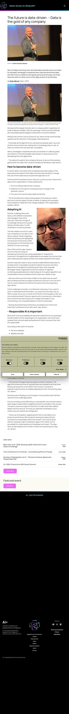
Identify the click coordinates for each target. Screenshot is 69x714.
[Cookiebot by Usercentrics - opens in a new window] (59, 338)
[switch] (26, 363)
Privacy (57, 632)
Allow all (56, 374)
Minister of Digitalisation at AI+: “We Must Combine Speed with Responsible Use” (27, 458)
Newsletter (57, 634)
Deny (12, 374)
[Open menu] (64, 6)
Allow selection (34, 374)
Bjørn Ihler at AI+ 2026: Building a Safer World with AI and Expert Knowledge (24, 446)
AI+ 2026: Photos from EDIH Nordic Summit (19, 464)
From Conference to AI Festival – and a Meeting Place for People (27, 452)
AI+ (5, 622)
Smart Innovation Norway (20, 63)
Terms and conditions (57, 629)
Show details (60, 369)
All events (9, 486)
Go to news (10, 471)
